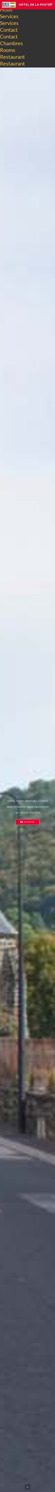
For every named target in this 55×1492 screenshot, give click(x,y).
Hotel (6, 9)
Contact (9, 30)
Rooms (7, 50)
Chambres (11, 43)
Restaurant (12, 57)
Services (9, 16)
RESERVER (29, 822)
